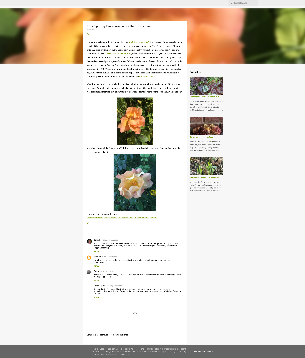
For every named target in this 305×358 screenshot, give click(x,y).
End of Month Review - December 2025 (205, 177)
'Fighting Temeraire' (139, 42)
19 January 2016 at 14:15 (114, 286)
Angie (96, 271)
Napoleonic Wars (125, 218)
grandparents (110, 218)
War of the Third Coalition (118, 54)
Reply (96, 252)
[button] (88, 34)
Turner (153, 218)
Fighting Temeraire (95, 218)
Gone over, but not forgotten (201, 137)
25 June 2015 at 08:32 (110, 240)
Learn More (199, 351)
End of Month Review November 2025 (204, 97)
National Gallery (147, 76)
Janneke (98, 240)
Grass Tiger (99, 286)
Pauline (97, 256)
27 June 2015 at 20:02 (107, 271)
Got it (210, 351)
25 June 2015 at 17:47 (109, 257)
